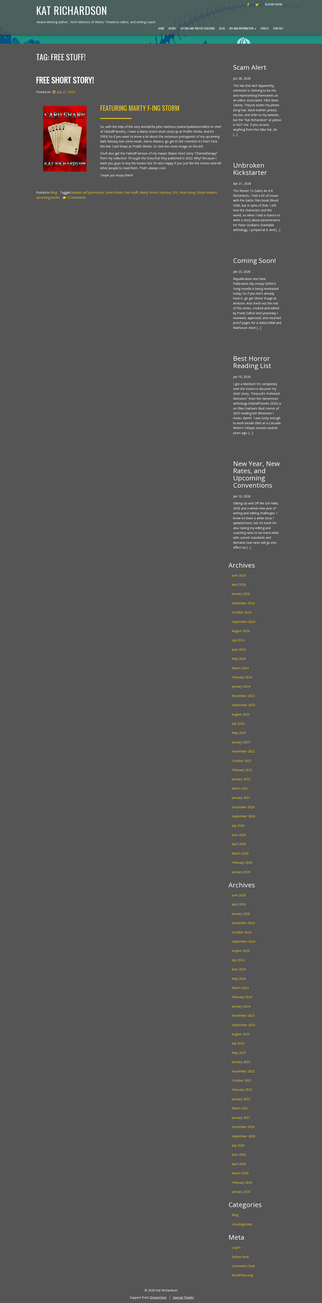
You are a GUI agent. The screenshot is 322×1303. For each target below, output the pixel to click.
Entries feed (240, 1257)
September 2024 (243, 622)
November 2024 (243, 603)
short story (187, 192)
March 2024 (240, 668)
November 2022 (243, 751)
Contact (278, 28)
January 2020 (241, 872)
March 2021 (240, 788)
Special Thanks (183, 1297)
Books (172, 28)
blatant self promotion (87, 192)
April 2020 (239, 844)
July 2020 (238, 825)
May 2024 (239, 659)
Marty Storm (149, 192)
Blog (222, 28)
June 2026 (239, 575)
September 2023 (243, 705)
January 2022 (241, 779)
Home (161, 28)
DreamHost (158, 1297)
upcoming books (48, 197)
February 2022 (242, 770)
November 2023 (243, 696)
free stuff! (131, 192)
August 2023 (240, 714)
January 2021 (241, 798)
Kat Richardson (71, 10)
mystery (165, 192)
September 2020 (243, 816)
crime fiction (114, 192)
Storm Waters (207, 192)
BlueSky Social (274, 4)
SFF (175, 192)
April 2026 (239, 584)
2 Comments (76, 197)
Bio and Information (241, 28)
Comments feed (243, 1266)
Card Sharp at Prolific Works (132, 146)
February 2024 (242, 677)
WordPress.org (242, 1275)
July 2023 (238, 723)
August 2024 (240, 631)
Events (265, 28)
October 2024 (241, 612)
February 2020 (242, 862)
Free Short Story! (65, 79)
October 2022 (241, 761)
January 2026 (241, 594)
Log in (236, 1247)
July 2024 (238, 640)
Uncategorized (242, 1224)
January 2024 (241, 686)
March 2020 (240, 853)
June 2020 (239, 835)
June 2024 (239, 649)
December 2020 (243, 807)
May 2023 (239, 733)
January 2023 (241, 742)
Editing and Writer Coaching (197, 28)
